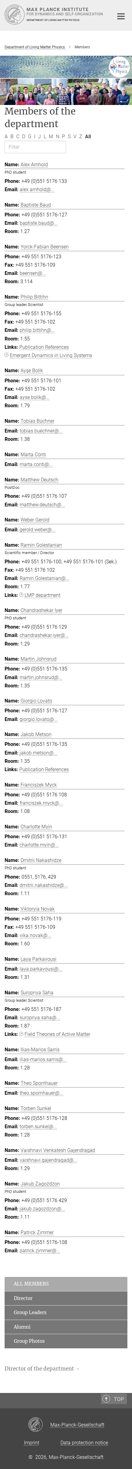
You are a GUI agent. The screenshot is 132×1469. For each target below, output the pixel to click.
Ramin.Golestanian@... (44, 578)
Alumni (22, 1327)
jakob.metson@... (38, 753)
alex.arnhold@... (37, 189)
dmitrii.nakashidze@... (44, 885)
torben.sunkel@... (38, 1126)
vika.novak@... (35, 935)
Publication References (44, 347)
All (88, 136)
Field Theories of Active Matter (57, 1034)
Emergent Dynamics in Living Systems (51, 355)
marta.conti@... (36, 464)
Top (119, 1399)
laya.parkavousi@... (41, 969)
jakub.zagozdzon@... (42, 1209)
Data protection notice (84, 1443)
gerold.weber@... (38, 530)
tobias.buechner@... (41, 431)
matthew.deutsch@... (42, 505)
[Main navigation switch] (121, 16)
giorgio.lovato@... (39, 719)
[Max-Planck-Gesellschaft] (39, 1425)
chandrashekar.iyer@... (44, 635)
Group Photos (29, 1341)
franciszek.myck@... (41, 803)
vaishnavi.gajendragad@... (48, 1160)
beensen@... (33, 273)
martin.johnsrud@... (41, 677)
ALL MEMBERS (31, 1284)
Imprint (31, 1443)
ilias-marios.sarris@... (43, 1059)
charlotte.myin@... (39, 845)
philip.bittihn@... (37, 330)
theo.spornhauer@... (41, 1093)
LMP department (42, 595)
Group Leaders (30, 1312)
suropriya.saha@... (40, 1017)
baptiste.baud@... (39, 223)
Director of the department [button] (40, 1369)
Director (23, 1298)
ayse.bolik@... (35, 397)
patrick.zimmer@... (40, 1251)
